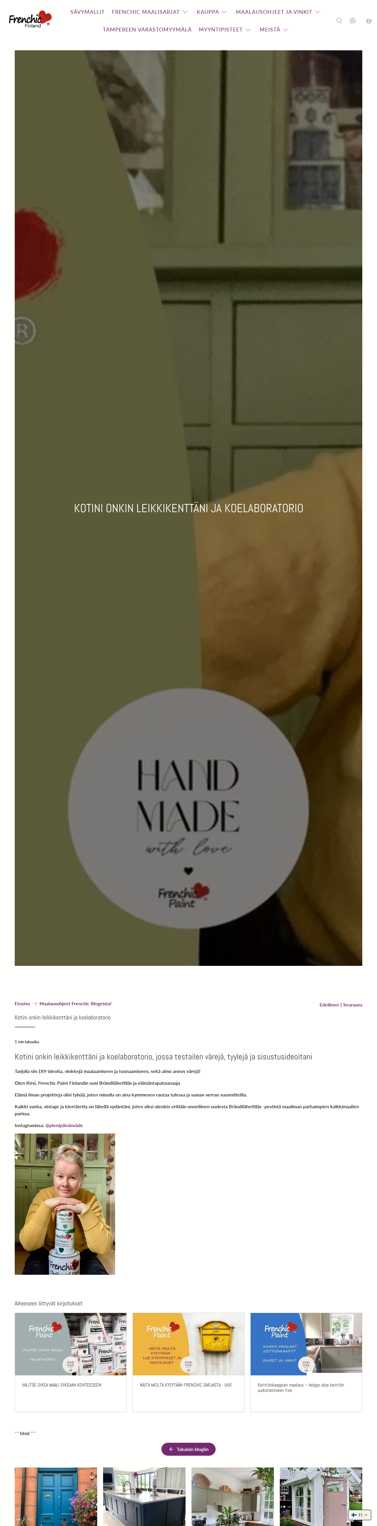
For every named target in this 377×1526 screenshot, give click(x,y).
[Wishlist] (360, 21)
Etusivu (22, 1003)
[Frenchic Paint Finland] (31, 21)
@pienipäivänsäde (64, 1125)
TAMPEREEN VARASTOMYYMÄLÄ (147, 29)
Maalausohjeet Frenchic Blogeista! (75, 1003)
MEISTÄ (270, 29)
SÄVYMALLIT (87, 12)
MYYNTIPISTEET (221, 29)
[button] (359, 1515)
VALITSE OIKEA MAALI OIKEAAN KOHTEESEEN (61, 1385)
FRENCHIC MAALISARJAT (146, 12)
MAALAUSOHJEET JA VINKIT (274, 12)
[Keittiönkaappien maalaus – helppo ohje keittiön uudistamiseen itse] (306, 1344)
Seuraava (352, 1004)
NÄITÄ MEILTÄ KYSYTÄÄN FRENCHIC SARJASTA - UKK (186, 1385)
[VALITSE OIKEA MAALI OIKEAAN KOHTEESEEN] (70, 1344)
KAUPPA (208, 12)
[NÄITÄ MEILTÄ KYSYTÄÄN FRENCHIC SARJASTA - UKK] (188, 1344)
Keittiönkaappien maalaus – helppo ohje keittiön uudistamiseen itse (301, 1387)
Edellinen (329, 1004)
